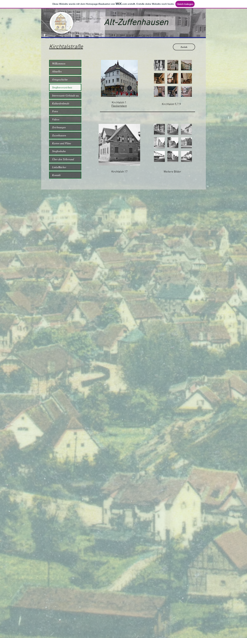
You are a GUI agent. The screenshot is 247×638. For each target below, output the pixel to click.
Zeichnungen (59, 127)
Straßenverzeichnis (62, 87)
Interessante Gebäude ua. (65, 95)
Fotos (55, 111)
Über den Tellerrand (63, 159)
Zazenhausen (59, 135)
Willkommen (58, 63)
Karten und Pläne (61, 143)
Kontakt (56, 175)
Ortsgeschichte (60, 79)
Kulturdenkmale (60, 103)
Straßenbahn (59, 151)
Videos (55, 119)
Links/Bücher (59, 167)
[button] (119, 78)
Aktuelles (57, 71)
